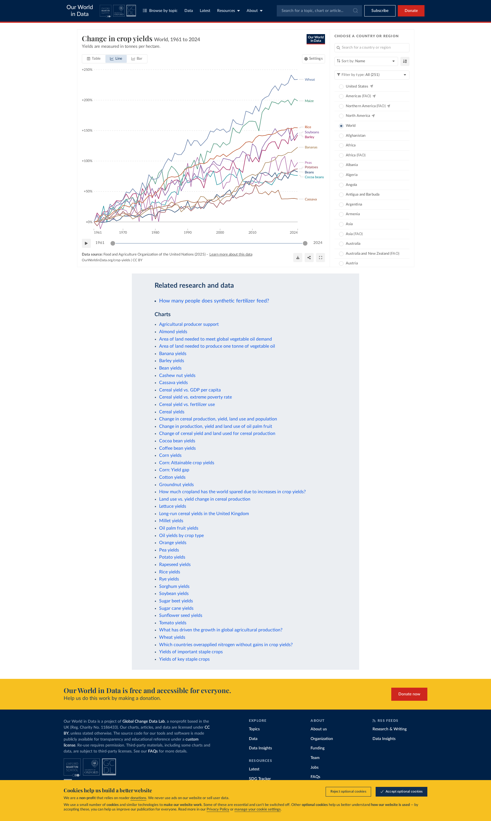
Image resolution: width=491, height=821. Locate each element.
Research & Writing (390, 729)
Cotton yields (172, 477)
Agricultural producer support (189, 324)
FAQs (153, 751)
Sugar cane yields (176, 608)
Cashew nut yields (177, 375)
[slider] (112, 243)
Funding (317, 748)
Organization (322, 739)
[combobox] (319, 10)
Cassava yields (173, 382)
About (252, 11)
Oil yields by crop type (181, 535)
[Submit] (355, 11)
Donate (411, 11)
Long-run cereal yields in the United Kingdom (204, 513)
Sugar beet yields (176, 601)
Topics (254, 729)
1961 (100, 243)
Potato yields (172, 557)
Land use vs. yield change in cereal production (204, 499)
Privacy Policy (218, 809)
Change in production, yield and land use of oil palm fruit (215, 426)
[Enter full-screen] (320, 257)
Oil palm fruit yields (178, 528)
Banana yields (172, 353)
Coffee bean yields (177, 448)
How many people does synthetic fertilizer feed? (214, 300)
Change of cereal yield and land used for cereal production (217, 433)
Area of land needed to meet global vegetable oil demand (215, 339)
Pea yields (169, 550)
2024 (318, 243)
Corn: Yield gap (174, 470)
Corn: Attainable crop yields (186, 463)
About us (319, 729)
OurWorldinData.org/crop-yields (106, 260)
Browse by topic (163, 11)
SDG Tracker (260, 779)
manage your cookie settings (257, 809)
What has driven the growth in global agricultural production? (220, 630)
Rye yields (169, 579)
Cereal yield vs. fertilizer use (187, 404)
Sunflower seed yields (180, 615)
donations (138, 798)
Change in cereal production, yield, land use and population (218, 419)
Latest (205, 11)
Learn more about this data (230, 254)
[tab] (93, 59)
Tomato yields (172, 623)
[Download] (297, 257)
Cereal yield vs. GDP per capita (190, 390)
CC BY (137, 260)
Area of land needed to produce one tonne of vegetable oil (217, 346)
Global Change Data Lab (143, 721)
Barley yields (171, 360)
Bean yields (170, 368)
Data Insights (260, 748)
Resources (226, 11)
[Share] (309, 257)
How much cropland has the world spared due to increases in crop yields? (232, 492)
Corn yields (170, 455)
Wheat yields (172, 637)
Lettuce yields (172, 506)
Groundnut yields (176, 484)
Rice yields (169, 572)
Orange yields (172, 542)
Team (315, 758)
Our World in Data (79, 11)
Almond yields (173, 331)
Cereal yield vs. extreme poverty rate (195, 397)
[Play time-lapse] (86, 243)
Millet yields (171, 521)
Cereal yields (171, 412)
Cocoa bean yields (177, 441)
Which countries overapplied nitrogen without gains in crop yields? (226, 644)
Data (188, 11)
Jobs (315, 768)
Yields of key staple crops (184, 659)
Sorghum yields (174, 586)
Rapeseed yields (175, 564)
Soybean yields (174, 593)
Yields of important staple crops (191, 652)
